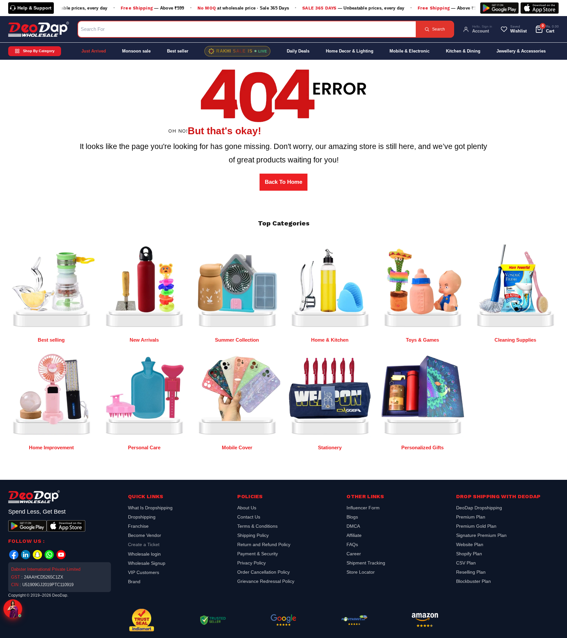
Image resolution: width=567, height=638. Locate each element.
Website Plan (469, 544)
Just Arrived (93, 51)
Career (353, 553)
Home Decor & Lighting (349, 51)
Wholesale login (144, 554)
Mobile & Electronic (409, 51)
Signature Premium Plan (481, 535)
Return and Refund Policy (263, 544)
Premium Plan (470, 517)
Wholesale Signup (146, 563)
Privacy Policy (251, 562)
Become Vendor (144, 535)
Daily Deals (298, 51)
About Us (246, 508)
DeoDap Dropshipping (479, 508)
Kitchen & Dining (463, 51)
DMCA (353, 526)
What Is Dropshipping (150, 508)
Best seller (177, 51)
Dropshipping (142, 517)
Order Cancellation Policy (263, 572)
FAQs (352, 544)
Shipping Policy (253, 535)
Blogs (352, 517)
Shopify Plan (469, 553)
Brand (134, 581)
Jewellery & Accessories (521, 51)
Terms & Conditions (257, 526)
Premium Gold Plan (476, 526)
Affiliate (354, 535)
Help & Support (34, 8)
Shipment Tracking (365, 562)
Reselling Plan (471, 572)
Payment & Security (257, 553)
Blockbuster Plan (473, 581)
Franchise (138, 526)
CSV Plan (466, 562)
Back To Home (283, 182)
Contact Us (248, 517)
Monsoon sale (136, 51)
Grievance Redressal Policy (265, 581)
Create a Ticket (143, 544)
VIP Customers (143, 572)
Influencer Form (363, 508)
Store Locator (360, 572)
